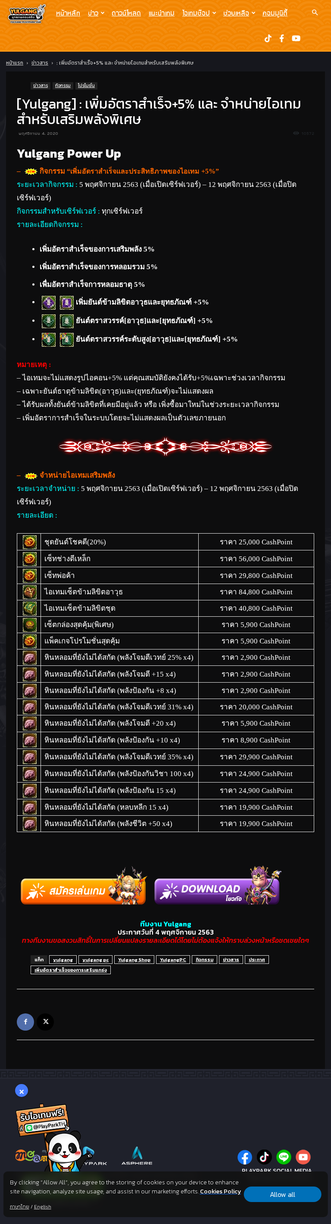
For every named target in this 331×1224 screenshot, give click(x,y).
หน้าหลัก (68, 13)
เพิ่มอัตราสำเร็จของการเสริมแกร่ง (70, 969)
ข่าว (93, 13)
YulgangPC (173, 959)
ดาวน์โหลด (126, 13)
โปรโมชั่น (86, 85)
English (42, 1207)
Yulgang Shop (134, 959)
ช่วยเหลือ (236, 13)
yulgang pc (95, 959)
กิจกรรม (63, 85)
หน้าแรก (14, 63)
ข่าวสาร (39, 63)
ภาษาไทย (19, 1207)
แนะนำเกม (162, 13)
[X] (45, 1022)
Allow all (282, 1194)
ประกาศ (257, 959)
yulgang (63, 959)
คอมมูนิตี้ (274, 13)
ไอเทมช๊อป (196, 13)
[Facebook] (25, 1022)
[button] (314, 12)
